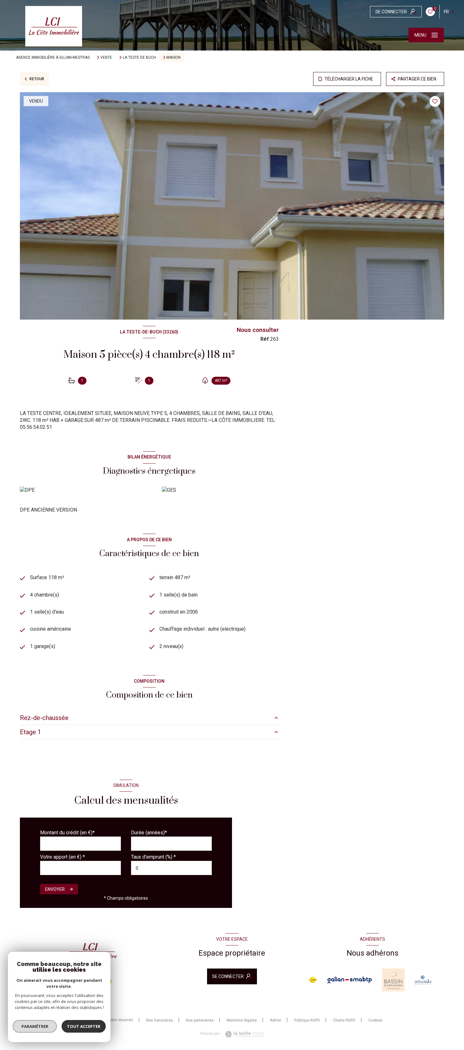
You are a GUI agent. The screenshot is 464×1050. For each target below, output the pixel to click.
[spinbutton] (171, 868)
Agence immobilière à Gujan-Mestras (53, 57)
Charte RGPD (344, 1020)
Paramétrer (34, 1026)
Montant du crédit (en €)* (67, 833)
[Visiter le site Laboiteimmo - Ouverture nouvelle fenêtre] (243, 1034)
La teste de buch (139, 57)
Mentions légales (242, 1020)
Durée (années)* (149, 833)
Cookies (375, 1020)
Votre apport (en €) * (62, 857)
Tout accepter (83, 1026)
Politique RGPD (307, 1020)
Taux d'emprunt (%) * (153, 857)
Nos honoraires (159, 1020)
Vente (106, 57)
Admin (275, 1020)
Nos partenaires (200, 1020)
